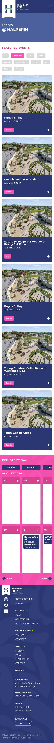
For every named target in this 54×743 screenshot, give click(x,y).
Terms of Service (9, 738)
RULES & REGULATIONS (27, 623)
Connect (20, 639)
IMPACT (19, 655)
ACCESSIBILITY (22, 619)
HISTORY (19, 651)
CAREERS (20, 663)
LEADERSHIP (22, 659)
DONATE (19, 635)
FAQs (18, 615)
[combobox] (23, 723)
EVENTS (19, 603)
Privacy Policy (26, 738)
